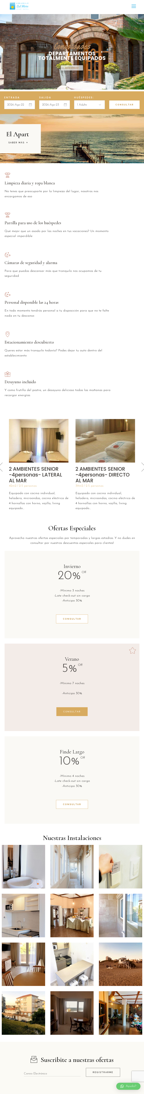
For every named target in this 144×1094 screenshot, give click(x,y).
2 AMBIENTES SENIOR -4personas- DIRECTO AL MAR (103, 475)
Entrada (12, 97)
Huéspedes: (84, 97)
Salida (45, 97)
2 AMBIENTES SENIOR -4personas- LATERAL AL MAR (35, 475)
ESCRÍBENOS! (72, 67)
